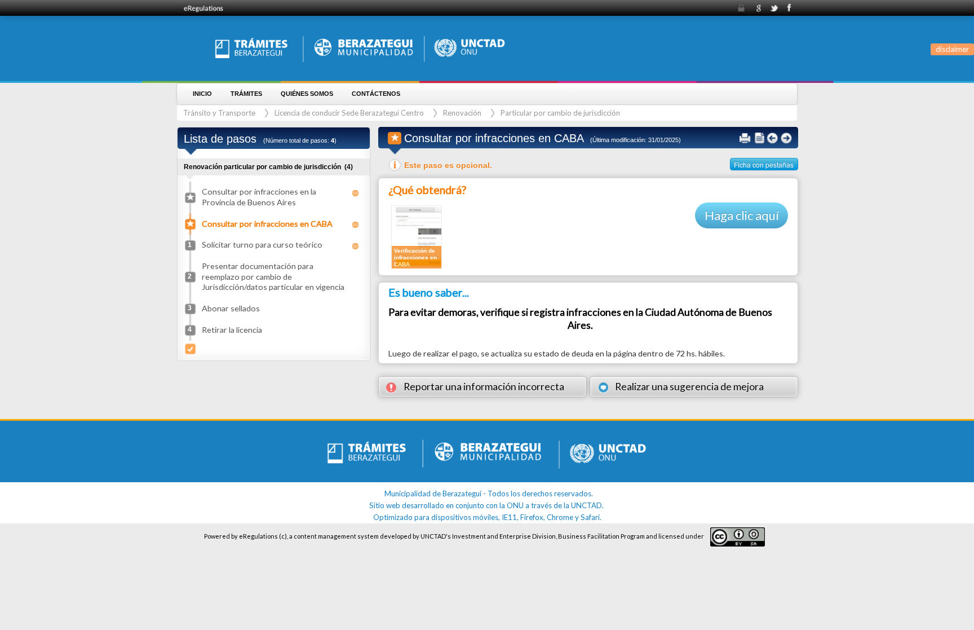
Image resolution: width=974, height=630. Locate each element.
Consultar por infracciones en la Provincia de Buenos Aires (259, 196)
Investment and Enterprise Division (504, 536)
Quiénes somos (307, 93)
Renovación (462, 112)
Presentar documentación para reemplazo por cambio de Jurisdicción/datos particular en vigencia (273, 276)
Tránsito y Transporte (219, 112)
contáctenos (376, 93)
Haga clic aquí (742, 215)
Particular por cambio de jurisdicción (560, 112)
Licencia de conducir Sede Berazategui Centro (349, 112)
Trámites (246, 93)
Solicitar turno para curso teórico (262, 244)
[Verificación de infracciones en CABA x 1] (416, 236)
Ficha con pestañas (764, 164)
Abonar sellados (231, 308)
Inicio (202, 93)
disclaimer (952, 49)
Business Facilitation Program (601, 536)
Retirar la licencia (232, 329)
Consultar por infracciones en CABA (267, 223)
